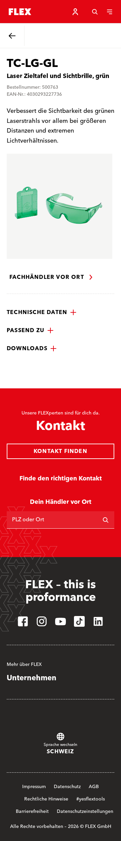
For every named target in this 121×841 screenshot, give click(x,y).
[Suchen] (105, 520)
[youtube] (60, 621)
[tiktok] (79, 621)
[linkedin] (98, 621)
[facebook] (22, 621)
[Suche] (94, 11)
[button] (42, 312)
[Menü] (109, 11)
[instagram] (41, 621)
